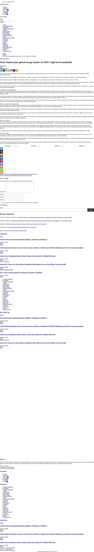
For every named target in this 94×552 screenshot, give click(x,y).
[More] (17, 70)
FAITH (4, 36)
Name (2, 194)
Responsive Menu (4, 4)
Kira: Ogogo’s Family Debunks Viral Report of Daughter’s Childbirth (21, 272)
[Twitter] (9, 70)
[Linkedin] (1, 157)
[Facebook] (1, 70)
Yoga (1, 230)
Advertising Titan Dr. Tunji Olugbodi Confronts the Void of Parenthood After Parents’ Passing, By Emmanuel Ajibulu (44, 217)
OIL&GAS (5, 44)
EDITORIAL (6, 32)
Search (1, 19)
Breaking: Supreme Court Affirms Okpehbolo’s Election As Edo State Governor (18, 174)
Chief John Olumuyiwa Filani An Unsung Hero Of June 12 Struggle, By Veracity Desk (26, 224)
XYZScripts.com (54, 551)
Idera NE (2, 224)
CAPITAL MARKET (8, 28)
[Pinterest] (1, 160)
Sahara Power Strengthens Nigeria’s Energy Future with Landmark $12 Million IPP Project (27, 256)
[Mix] (1, 166)
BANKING (6, 27)
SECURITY (6, 48)
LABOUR (5, 40)
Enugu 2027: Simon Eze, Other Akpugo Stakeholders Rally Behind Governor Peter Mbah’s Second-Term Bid (33, 264)
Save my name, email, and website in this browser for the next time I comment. (20, 202)
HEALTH (5, 39)
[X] (4, 70)
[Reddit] (1, 154)
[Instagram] (11, 70)
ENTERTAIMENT (7, 35)
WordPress (12, 550)
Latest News (3, 234)
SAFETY (5, 305)
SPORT (5, 49)
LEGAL (5, 42)
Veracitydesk (12, 547)
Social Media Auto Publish (41, 551)
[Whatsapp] (6, 70)
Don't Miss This (4, 312)
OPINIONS (6, 301)
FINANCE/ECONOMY (9, 38)
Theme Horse (8, 549)
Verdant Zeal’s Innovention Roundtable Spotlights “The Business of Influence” (23, 239)
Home (4, 24)
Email (2, 197)
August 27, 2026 (4, 242)
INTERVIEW (6, 295)
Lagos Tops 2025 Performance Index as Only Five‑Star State (22, 227)
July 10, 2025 (3, 65)
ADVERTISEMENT (8, 26)
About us (5, 7)
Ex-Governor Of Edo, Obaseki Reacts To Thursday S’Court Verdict (16, 175)
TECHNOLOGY (7, 51)
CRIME (5, 30)
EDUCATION (6, 34)
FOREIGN (5, 292)
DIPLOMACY (6, 31)
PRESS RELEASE (7, 47)
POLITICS (5, 45)
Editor (1, 67)
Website (2, 199)
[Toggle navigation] (0, 18)
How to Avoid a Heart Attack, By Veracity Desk (15, 230)
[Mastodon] (1, 163)
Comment (2, 191)
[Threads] (14, 70)
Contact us (5, 8)
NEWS (4, 43)
